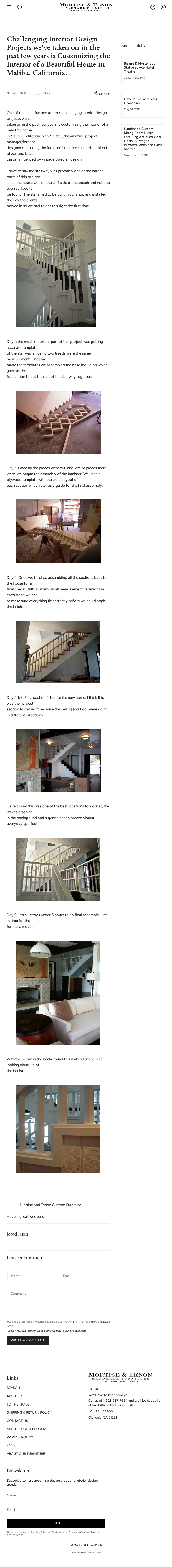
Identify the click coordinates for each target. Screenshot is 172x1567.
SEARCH (13, 1388)
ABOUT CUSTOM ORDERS (27, 1429)
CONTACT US (17, 1421)
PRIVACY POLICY (20, 1437)
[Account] (152, 7)
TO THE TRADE (18, 1404)
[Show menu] (9, 7)
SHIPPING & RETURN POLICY (29, 1412)
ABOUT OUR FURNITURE (26, 1454)
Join (56, 1523)
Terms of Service (100, 1321)
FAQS (11, 1445)
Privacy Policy (76, 1321)
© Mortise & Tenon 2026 (86, 1545)
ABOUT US (15, 1396)
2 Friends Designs (93, 1552)
